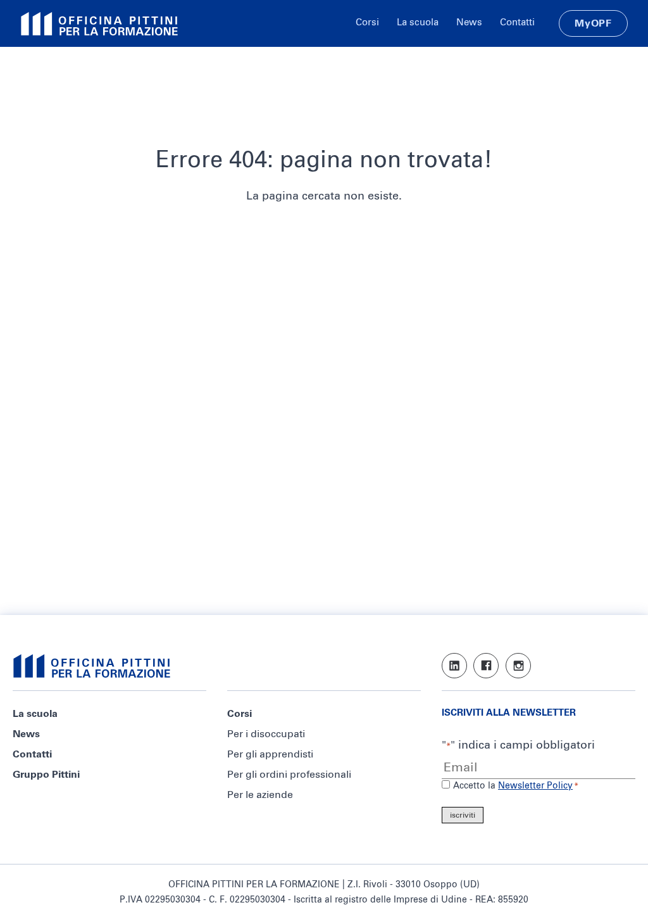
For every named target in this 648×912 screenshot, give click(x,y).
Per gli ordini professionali (289, 775)
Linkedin (454, 665)
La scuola (418, 22)
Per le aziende (260, 795)
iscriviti (462, 816)
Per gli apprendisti (270, 754)
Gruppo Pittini (46, 775)
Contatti (517, 22)
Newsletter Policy (535, 786)
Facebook (486, 665)
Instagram (518, 665)
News (469, 22)
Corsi (367, 22)
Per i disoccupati (266, 734)
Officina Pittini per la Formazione (99, 23)
